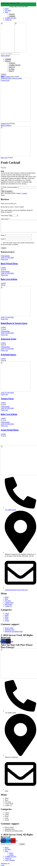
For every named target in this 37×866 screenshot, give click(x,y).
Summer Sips (5, 123)
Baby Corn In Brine (9, 279)
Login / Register (10, 860)
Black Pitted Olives (9, 263)
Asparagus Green (8, 339)
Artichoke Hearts (8, 354)
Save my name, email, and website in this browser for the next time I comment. (17, 243)
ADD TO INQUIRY (7, 191)
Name (3, 235)
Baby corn (4, 157)
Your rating (5, 215)
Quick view (4, 259)
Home (3, 76)
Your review (5, 219)
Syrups (11, 853)
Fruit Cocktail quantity (10, 187)
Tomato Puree (7, 398)
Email (3, 239)
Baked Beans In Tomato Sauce (14, 323)
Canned (7, 76)
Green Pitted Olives (10, 430)
